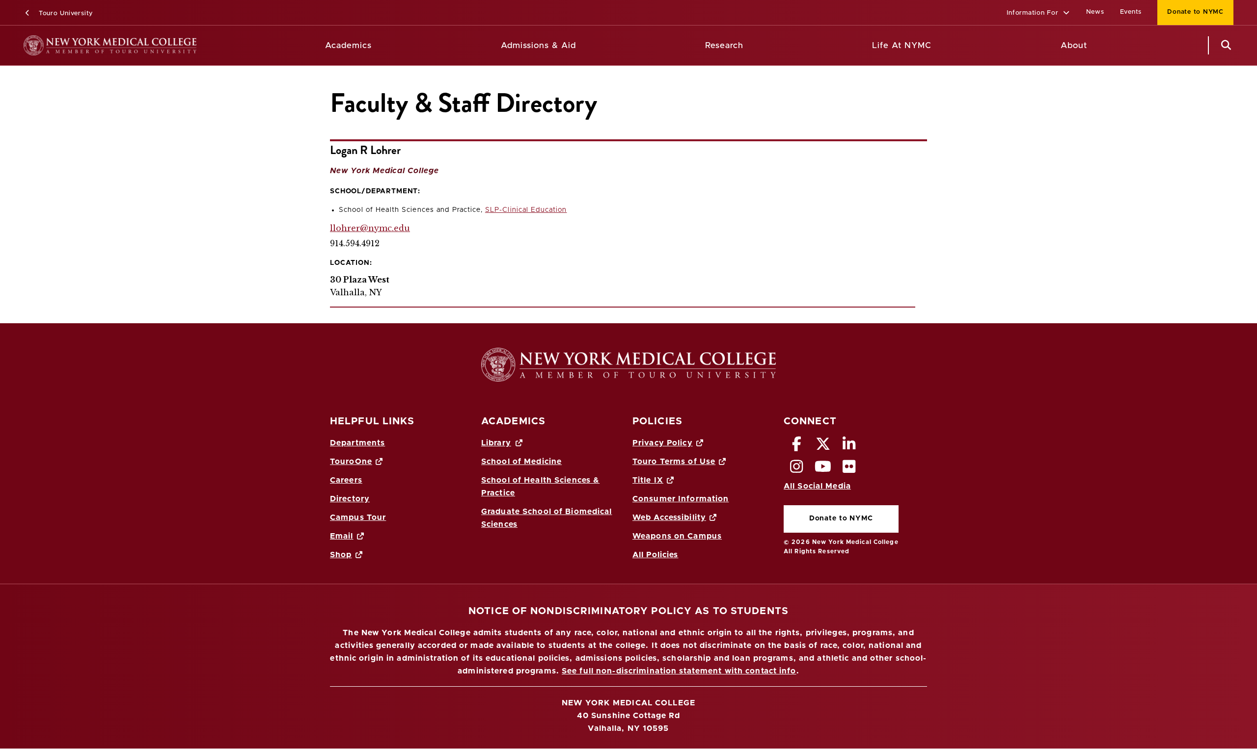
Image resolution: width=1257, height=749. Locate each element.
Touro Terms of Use (673, 461)
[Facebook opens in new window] (797, 447)
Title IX (647, 480)
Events (1131, 12)
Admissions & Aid (538, 45)
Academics (348, 45)
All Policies (655, 555)
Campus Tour (358, 517)
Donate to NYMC (1190, 12)
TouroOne (351, 461)
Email (342, 536)
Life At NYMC (901, 45)
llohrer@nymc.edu (370, 228)
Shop (341, 555)
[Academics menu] (379, 45)
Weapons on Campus (677, 536)
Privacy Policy (662, 443)
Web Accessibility (669, 517)
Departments (357, 443)
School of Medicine (521, 461)
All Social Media (817, 486)
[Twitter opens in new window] (823, 447)
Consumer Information (680, 499)
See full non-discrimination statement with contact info (679, 671)
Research (724, 45)
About (1074, 45)
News (1095, 12)
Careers (346, 480)
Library (496, 443)
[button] (1038, 13)
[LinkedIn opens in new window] (849, 447)
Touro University (64, 13)
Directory (350, 499)
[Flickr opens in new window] (849, 469)
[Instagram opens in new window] (797, 469)
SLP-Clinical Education (526, 210)
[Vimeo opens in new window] (823, 469)
